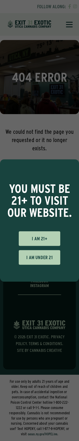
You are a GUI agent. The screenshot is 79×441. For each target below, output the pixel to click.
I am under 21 (39, 257)
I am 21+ (39, 238)
